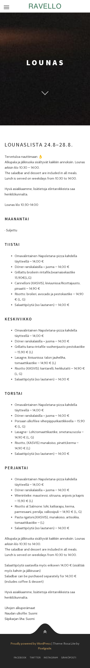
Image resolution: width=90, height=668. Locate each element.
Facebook (20, 657)
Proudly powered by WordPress (31, 643)
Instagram (51, 657)
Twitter (35, 657)
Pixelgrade (44, 648)
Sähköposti (68, 657)
